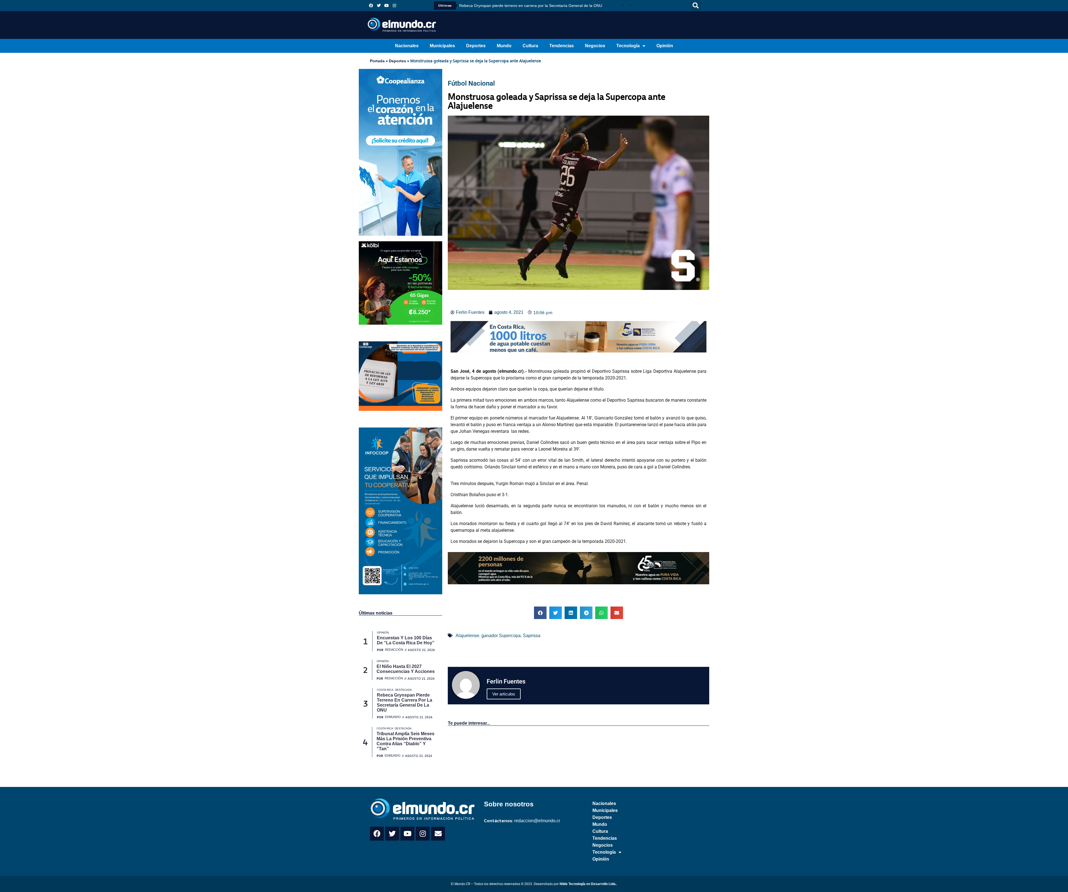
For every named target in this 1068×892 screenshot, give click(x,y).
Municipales (442, 45)
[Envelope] (438, 834)
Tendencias (561, 45)
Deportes (476, 45)
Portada (377, 61)
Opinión (664, 45)
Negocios (595, 45)
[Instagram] (394, 5)
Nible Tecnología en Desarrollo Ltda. (588, 884)
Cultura (530, 45)
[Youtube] (386, 5)
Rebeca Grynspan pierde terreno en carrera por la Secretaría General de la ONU (530, 5)
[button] (695, 5)
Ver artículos (503, 694)
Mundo (504, 45)
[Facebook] (371, 5)
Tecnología (628, 45)
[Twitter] (379, 5)
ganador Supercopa (501, 635)
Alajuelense (467, 635)
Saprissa (531, 635)
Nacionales (407, 45)
